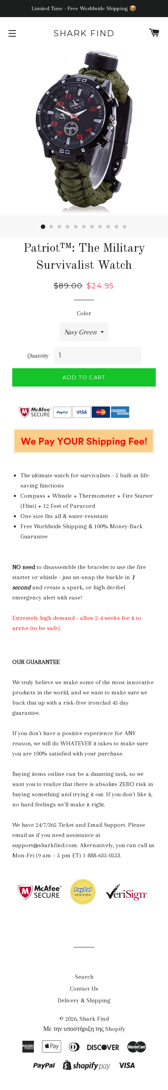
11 (125, 227)
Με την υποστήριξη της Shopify (84, 1029)
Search (84, 976)
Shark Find (84, 33)
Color (84, 313)
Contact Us (84, 988)
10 (117, 227)
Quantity (38, 355)
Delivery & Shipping (84, 1000)
